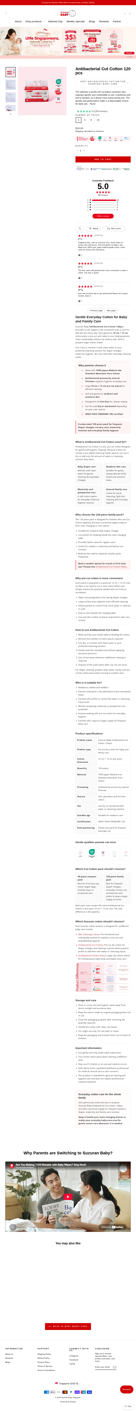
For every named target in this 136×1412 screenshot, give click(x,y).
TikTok (72, 1364)
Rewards (104, 21)
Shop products (33, 21)
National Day (55, 21)
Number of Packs (87, 115)
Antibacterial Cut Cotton (90, 945)
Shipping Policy (44, 1354)
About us (9, 1354)
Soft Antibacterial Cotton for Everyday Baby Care (103, 83)
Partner (117, 21)
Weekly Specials (76, 21)
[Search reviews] (79, 228)
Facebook (73, 1360)
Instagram (73, 1356)
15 (98, 120)
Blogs (92, 21)
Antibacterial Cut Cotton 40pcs (111, 566)
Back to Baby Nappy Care (69, 1326)
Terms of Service (44, 1366)
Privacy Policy (43, 1362)
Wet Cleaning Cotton (88, 934)
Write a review (103, 216)
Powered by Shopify (68, 1402)
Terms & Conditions (46, 1370)
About (18, 21)
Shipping (79, 131)
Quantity (81, 146)
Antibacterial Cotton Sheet (91, 955)
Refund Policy (43, 1358)
